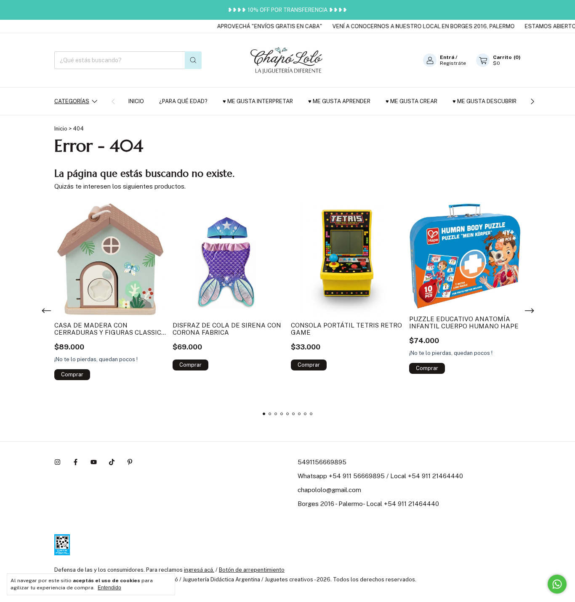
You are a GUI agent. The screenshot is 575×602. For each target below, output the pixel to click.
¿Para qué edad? (183, 101)
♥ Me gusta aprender (339, 101)
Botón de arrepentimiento (252, 570)
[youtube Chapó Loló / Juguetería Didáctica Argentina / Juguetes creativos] (94, 462)
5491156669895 (322, 462)
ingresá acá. (199, 570)
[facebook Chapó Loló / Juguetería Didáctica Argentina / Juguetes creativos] (75, 462)
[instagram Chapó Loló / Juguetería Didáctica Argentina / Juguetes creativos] (57, 462)
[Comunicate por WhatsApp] (557, 584)
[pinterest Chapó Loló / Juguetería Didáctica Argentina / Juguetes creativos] (130, 462)
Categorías (71, 101)
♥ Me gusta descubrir (484, 101)
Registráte (453, 63)
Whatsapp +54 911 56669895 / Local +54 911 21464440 (380, 475)
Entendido (109, 588)
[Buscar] (193, 60)
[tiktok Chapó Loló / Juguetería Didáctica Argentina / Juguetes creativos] (112, 462)
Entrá (447, 57)
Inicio (136, 101)
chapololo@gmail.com (329, 489)
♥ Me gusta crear (411, 101)
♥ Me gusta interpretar (258, 101)
